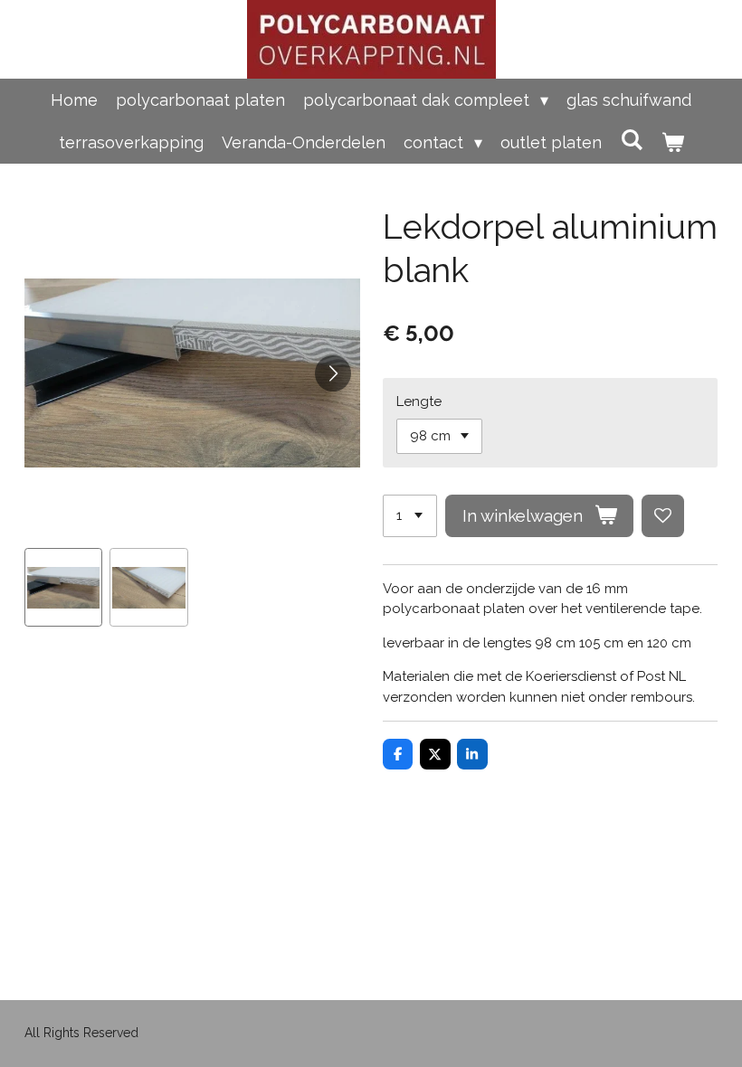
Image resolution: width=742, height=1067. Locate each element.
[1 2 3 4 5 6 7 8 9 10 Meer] (410, 516)
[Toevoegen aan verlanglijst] (663, 516)
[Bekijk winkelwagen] (672, 142)
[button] (63, 587)
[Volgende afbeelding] (333, 373)
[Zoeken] (631, 139)
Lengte (419, 401)
